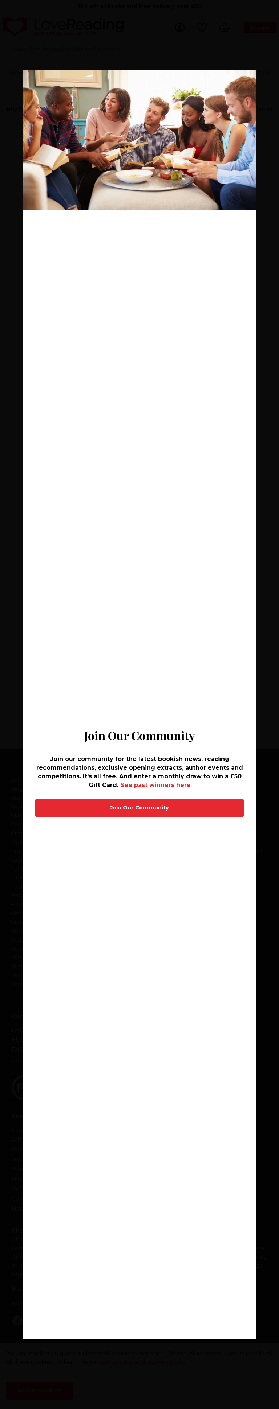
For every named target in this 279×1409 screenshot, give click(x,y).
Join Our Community (139, 807)
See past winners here (155, 785)
